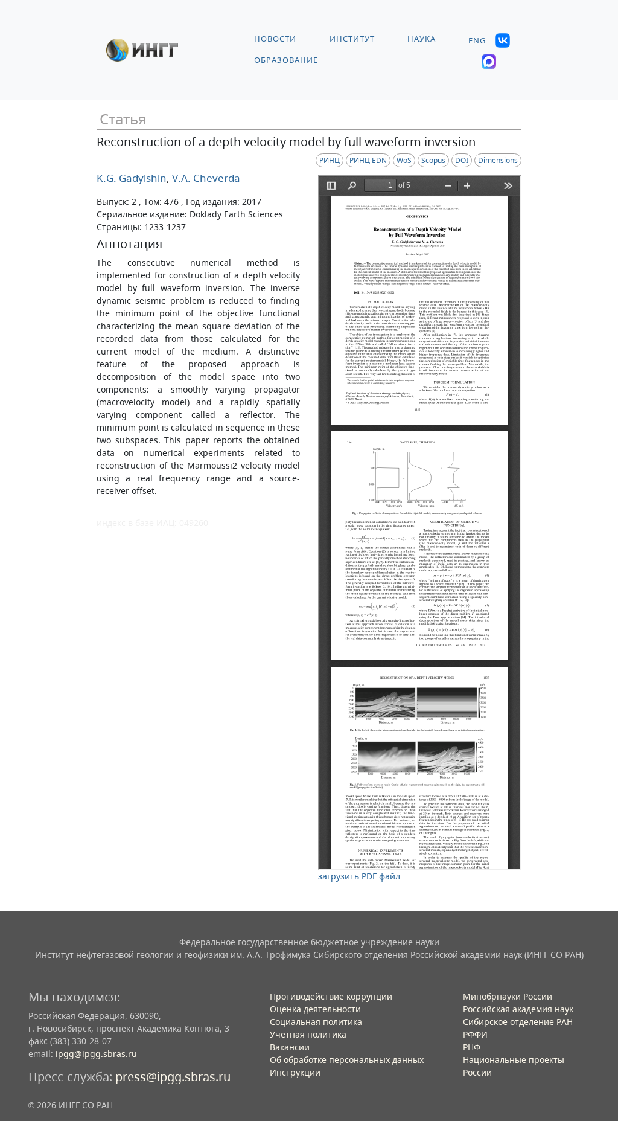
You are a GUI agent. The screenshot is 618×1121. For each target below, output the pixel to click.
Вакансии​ (290, 1047)
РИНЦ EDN (368, 160)
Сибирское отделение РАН (518, 1021)
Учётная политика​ (308, 1034)
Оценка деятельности (315, 1009)
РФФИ (475, 1034)
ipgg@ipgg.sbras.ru (96, 1053)
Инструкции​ (295, 1072)
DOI (461, 160)
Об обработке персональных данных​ (347, 1059)
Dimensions (498, 160)
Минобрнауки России (507, 996)
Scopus (433, 160)
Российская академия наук (518, 1009)
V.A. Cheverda (205, 178)
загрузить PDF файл (359, 876)
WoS (404, 160)
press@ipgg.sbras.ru (173, 1076)
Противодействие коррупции (331, 996)
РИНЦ (329, 160)
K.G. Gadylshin (132, 178)
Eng (477, 41)
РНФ (471, 1047)
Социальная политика (316, 1021)
